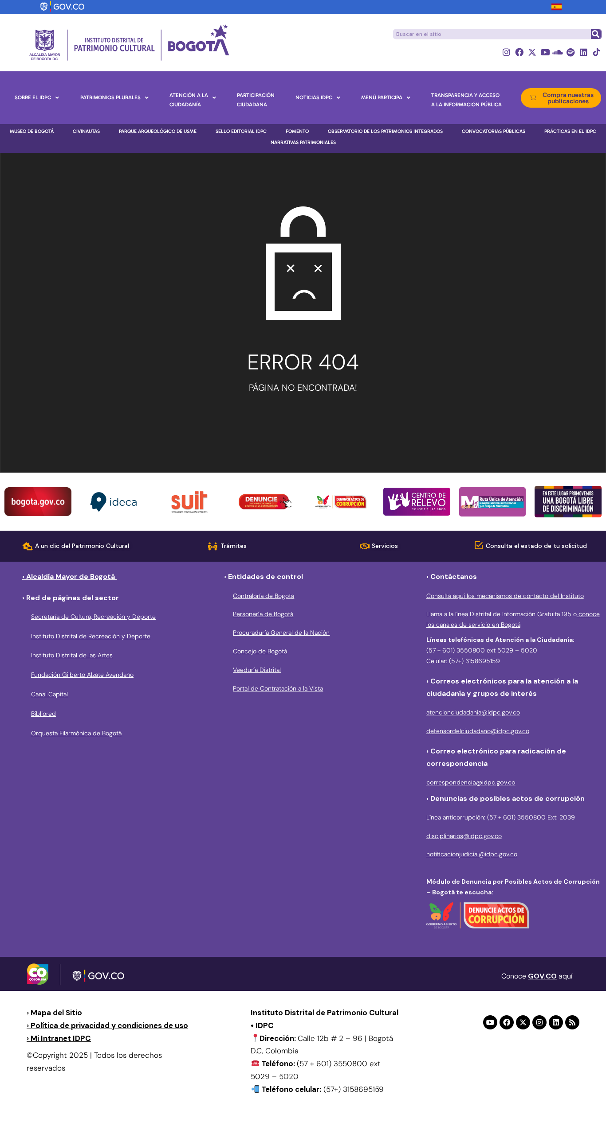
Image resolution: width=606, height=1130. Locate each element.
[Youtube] (545, 52)
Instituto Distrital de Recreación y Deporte (90, 636)
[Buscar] (596, 34)
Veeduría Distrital (257, 670)
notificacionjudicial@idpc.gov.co (471, 854)
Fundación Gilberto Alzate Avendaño (82, 675)
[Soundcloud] (558, 52)
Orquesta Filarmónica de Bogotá (76, 733)
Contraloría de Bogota (263, 596)
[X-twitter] (532, 52)
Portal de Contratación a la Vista (278, 688)
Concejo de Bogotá (260, 651)
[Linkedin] (583, 52)
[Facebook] (519, 52)
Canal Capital (49, 694)
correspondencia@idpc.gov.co (470, 782)
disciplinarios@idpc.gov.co (464, 836)
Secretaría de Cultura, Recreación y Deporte (93, 617)
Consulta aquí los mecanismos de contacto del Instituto (505, 596)
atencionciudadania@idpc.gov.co (473, 712)
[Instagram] (506, 52)
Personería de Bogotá (263, 614)
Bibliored (43, 714)
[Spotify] (571, 52)
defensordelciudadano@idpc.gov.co (477, 731)
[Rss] (572, 1022)
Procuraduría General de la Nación (281, 633)
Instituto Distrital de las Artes (72, 655)
